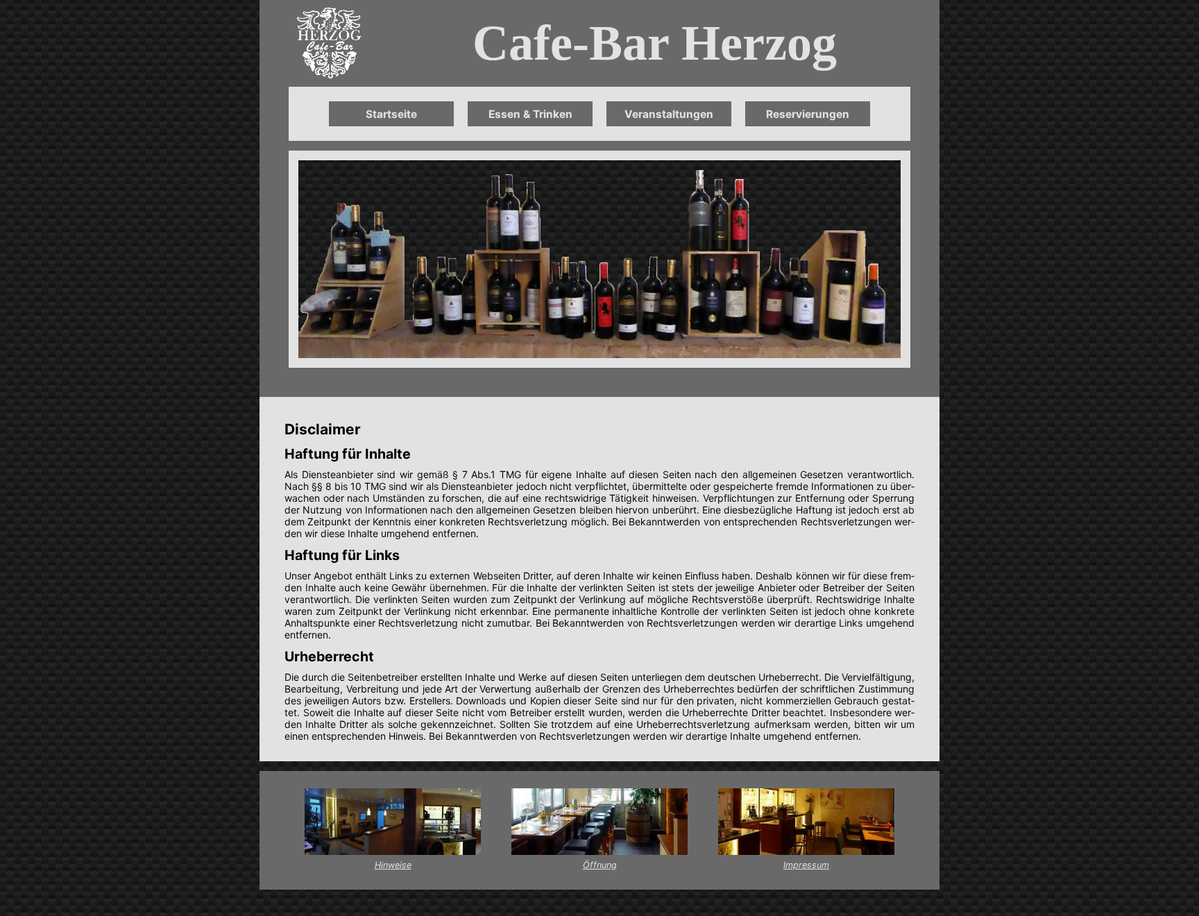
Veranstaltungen (668, 114)
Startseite (391, 114)
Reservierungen (807, 114)
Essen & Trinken (530, 114)
